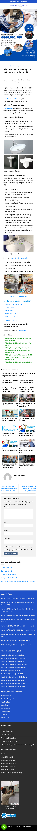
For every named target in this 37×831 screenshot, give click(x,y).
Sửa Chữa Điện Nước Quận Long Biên (13, 686)
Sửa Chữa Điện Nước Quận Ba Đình (12, 674)
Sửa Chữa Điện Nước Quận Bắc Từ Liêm (13, 667)
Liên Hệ (3, 754)
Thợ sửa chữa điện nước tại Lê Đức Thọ (18, 362)
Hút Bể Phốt (5, 718)
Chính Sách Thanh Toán (8, 763)
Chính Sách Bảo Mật (7, 757)
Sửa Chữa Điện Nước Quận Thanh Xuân (13, 658)
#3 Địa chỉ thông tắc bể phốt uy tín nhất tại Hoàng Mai (18, 581)
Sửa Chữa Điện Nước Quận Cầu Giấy (12, 655)
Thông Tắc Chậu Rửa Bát (9, 578)
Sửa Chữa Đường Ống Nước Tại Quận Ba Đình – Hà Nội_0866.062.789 (9, 489)
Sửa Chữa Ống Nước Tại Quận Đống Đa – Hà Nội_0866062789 (28, 489)
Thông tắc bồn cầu (7, 567)
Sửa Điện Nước (6, 696)
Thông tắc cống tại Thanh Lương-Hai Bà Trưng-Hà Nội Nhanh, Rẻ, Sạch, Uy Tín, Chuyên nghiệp (18, 357)
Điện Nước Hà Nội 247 (10, 99)
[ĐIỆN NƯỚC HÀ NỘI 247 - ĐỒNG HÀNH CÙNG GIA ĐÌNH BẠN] (18, 6)
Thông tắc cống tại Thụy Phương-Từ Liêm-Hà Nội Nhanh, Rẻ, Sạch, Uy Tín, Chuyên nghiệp (17, 350)
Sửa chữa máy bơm (11, 320)
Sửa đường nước (10, 314)
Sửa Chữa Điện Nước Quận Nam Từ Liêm (14, 664)
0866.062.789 (22, 330)
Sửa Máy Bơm (5, 702)
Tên (5, 522)
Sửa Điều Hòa (5, 711)
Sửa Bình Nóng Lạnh (7, 699)
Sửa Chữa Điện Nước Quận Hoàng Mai (13, 683)
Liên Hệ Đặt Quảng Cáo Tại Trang (11, 773)
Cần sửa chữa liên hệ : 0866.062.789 (15, 297)
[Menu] (2, 6)
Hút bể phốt (9, 310)
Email (6, 530)
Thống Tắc (4, 714)
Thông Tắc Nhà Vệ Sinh (8, 574)
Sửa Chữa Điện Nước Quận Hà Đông (12, 661)
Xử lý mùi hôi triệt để (7, 571)
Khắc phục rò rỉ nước (11, 317)
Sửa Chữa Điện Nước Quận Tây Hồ (12, 671)
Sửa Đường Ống (23, 66)
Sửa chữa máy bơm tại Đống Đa (20, 258)
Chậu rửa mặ (8, 108)
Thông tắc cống (10, 307)
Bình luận (7, 507)
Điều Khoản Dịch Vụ (7, 769)
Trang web (7, 538)
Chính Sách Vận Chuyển (8, 760)
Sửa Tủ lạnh (5, 705)
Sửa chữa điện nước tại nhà (13, 304)
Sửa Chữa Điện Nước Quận (11, 66)
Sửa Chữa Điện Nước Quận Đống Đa (12, 680)
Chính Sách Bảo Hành (8, 766)
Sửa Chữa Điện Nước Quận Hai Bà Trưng (14, 677)
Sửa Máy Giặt (5, 708)
